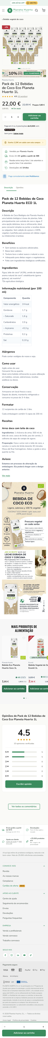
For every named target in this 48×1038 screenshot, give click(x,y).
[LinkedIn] (18, 955)
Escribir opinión (24, 784)
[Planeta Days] (24, 73)
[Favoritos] (41, 27)
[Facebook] (5, 955)
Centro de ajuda (11, 842)
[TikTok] (30, 955)
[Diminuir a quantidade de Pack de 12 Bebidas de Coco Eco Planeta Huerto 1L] (5, 117)
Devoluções (8, 913)
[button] (3, 10)
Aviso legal (7, 1020)
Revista (6, 871)
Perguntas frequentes (12, 918)
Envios (6, 908)
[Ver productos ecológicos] (23, 657)
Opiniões (19, 187)
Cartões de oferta (13, 886)
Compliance (8, 881)
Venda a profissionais (12, 930)
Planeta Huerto (8, 80)
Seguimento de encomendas (15, 903)
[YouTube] (24, 955)
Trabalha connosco (11, 940)
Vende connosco (10, 935)
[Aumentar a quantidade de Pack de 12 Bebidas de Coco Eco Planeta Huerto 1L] (18, 117)
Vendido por (21, 151)
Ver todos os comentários (24, 806)
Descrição (8, 187)
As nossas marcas (11, 876)
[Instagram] (11, 955)
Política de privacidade (21, 1020)
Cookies (33, 1020)
